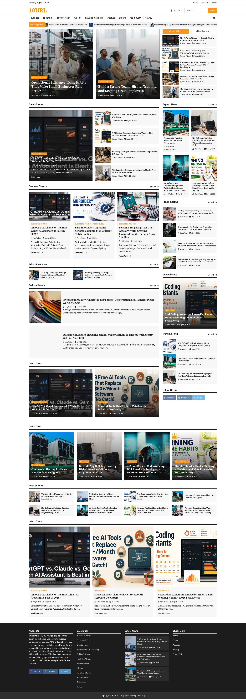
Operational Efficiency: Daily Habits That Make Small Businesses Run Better (58, 86)
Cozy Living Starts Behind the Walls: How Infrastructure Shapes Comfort (160, 24)
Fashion (77, 18)
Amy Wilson (37, 95)
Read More (35, 177)
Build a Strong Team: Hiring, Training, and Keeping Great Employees (127, 88)
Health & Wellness (94, 18)
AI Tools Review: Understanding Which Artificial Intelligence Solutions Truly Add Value (175, 187)
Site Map (141, 695)
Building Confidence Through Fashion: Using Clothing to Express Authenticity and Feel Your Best (108, 336)
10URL (38, 10)
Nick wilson (186, 82)
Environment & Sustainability (88, 649)
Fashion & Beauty (83, 654)
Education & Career (84, 640)
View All (153, 187)
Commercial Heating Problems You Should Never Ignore (173, 140)
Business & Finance (39, 77)
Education (48, 18)
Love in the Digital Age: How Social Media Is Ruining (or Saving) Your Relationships (93, 24)
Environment (63, 18)
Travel (148, 18)
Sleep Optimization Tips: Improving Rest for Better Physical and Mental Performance (197, 244)
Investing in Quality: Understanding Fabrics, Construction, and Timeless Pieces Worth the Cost (108, 301)
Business (35, 18)
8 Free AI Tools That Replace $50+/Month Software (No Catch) (194, 51)
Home (195, 2)
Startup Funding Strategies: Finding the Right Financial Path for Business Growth (196, 212)
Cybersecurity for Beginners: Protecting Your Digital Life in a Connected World (195, 228)
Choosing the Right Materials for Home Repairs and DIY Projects (197, 77)
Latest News (177, 31)
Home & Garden (38, 465)
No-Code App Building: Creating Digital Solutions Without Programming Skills (203, 141)
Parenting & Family (84, 673)
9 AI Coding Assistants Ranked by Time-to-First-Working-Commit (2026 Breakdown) (197, 64)
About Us (204, 2)
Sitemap (176, 649)
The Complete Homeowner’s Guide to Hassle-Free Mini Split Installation (196, 90)
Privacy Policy (178, 654)
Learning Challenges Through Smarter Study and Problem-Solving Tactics (53, 274)
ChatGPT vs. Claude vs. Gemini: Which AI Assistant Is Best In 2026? (197, 39)
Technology (135, 18)
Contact (214, 2)
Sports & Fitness (83, 677)
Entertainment (82, 645)
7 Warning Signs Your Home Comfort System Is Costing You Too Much (104, 496)
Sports (122, 18)
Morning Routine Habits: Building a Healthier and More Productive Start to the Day (203, 187)
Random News (204, 31)
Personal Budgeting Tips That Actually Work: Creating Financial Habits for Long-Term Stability (137, 232)
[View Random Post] (214, 18)
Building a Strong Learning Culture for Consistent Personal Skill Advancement (98, 274)
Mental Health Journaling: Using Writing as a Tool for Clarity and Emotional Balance (197, 260)
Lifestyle (111, 18)
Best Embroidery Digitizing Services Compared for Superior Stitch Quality (93, 231)
